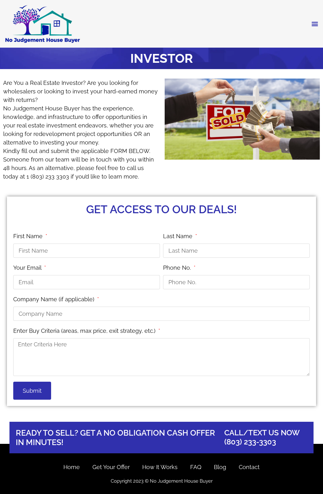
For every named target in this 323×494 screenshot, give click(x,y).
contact (249, 467)
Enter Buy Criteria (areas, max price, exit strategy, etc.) (85, 330)
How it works (160, 467)
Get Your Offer (111, 467)
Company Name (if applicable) (54, 299)
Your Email (28, 267)
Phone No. (177, 267)
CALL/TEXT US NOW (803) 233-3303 (262, 437)
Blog (220, 467)
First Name (28, 236)
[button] (314, 24)
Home (71, 467)
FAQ (195, 467)
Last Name (178, 236)
